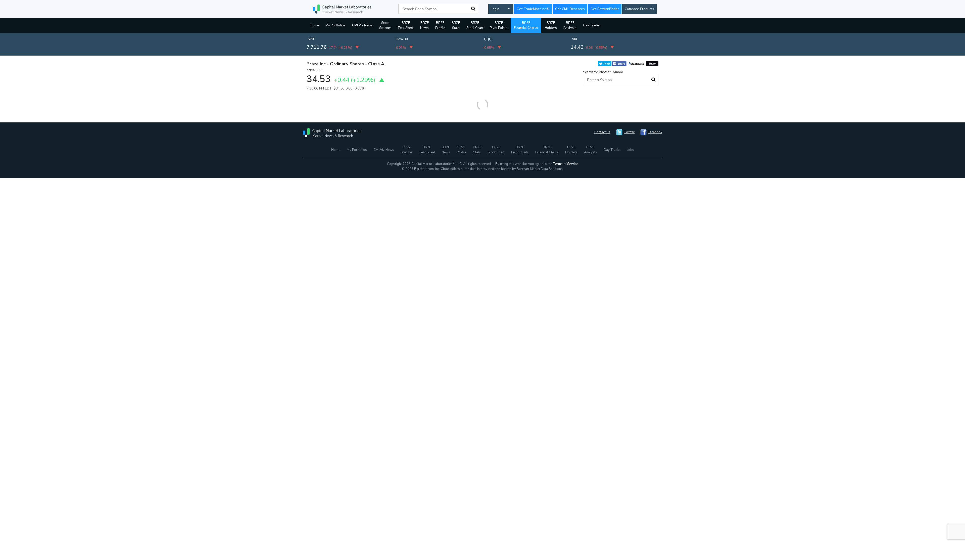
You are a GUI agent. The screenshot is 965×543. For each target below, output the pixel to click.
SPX (311, 39)
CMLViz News (362, 25)
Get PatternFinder (605, 9)
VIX (574, 39)
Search (473, 9)
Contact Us (602, 132)
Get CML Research (570, 9)
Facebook (655, 132)
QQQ (488, 39)
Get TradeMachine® (533, 9)
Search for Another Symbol (603, 72)
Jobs (630, 150)
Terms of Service (565, 164)
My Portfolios (335, 25)
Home (314, 25)
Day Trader (591, 25)
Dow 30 (402, 39)
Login (495, 9)
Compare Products (639, 9)
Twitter (629, 132)
